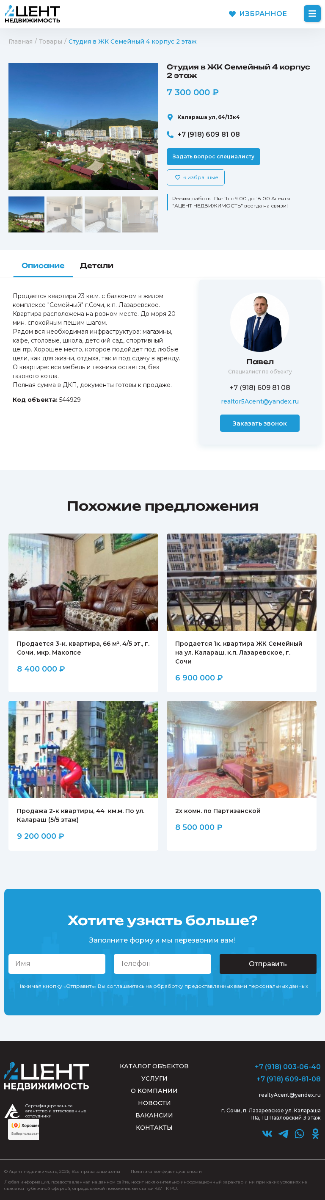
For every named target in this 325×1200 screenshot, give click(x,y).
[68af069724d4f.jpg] (83, 126)
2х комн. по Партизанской (218, 811)
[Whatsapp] (299, 1133)
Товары (50, 41)
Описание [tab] (43, 265)
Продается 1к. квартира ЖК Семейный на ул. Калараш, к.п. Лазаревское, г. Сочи (239, 652)
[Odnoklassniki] (315, 1133)
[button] (312, 13)
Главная (20, 41)
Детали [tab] (96, 265)
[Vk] (267, 1133)
